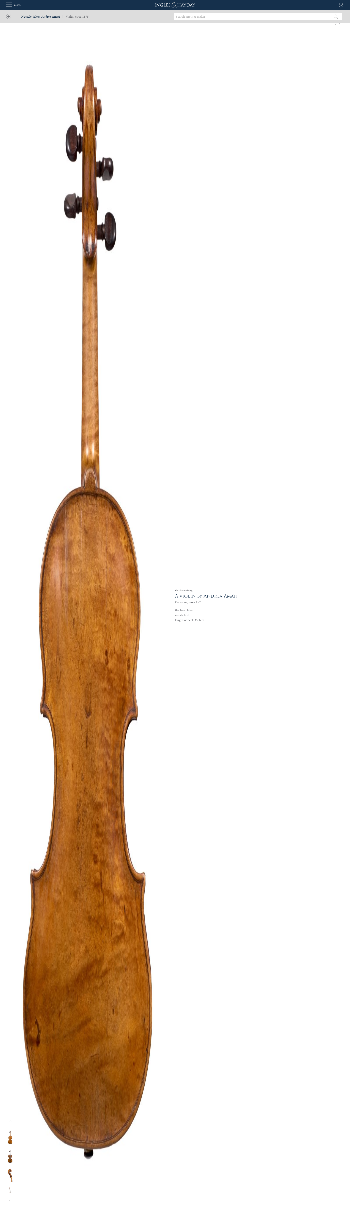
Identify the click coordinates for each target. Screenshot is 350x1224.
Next (10, 1200)
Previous (10, 1121)
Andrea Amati (51, 16)
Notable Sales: (30, 16)
